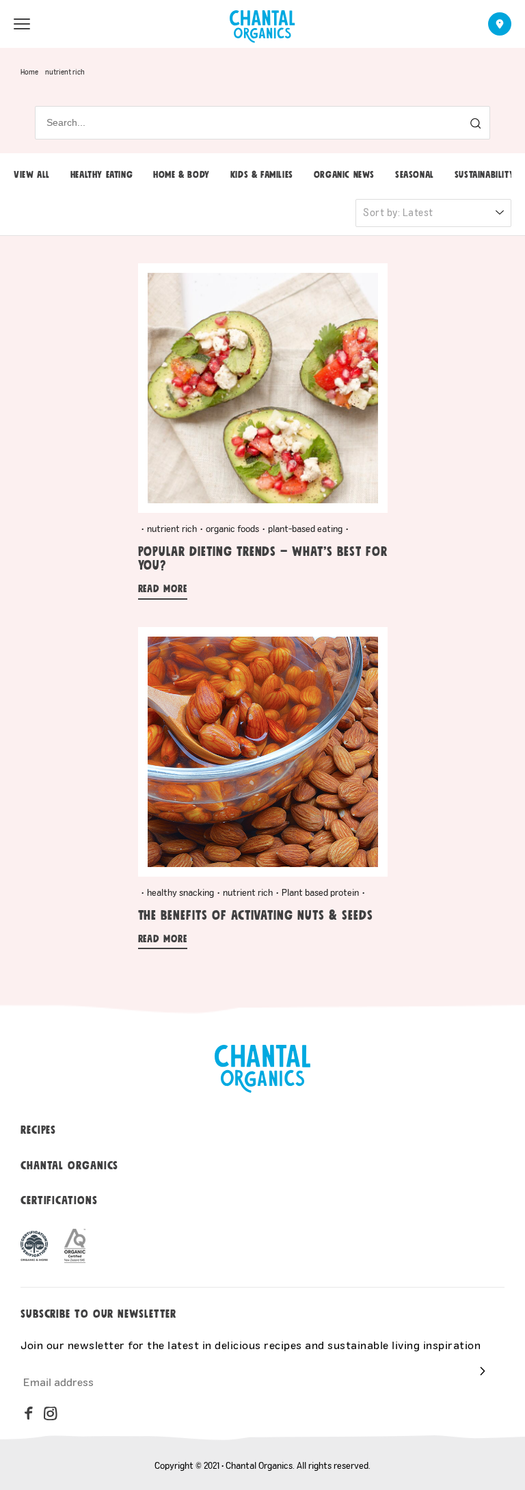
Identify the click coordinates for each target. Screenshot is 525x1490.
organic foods (232, 528)
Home (29, 72)
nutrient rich (172, 528)
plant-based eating (305, 528)
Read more (162, 589)
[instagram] (50, 1413)
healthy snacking (180, 892)
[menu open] (22, 23)
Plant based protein (320, 892)
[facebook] (29, 1413)
